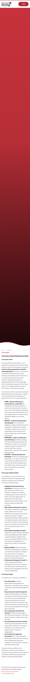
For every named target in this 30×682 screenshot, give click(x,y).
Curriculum (8, 350)
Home (3, 350)
